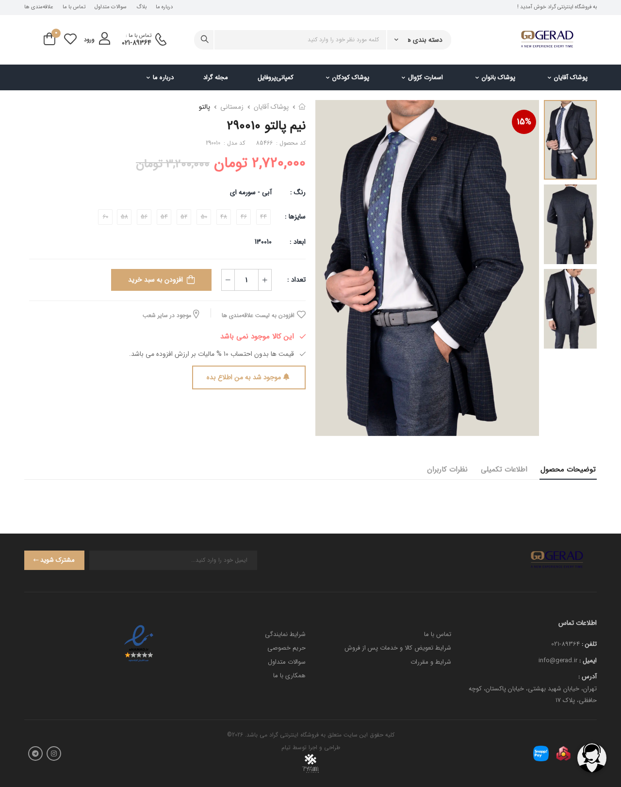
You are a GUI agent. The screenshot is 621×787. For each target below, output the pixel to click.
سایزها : (295, 216)
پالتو (204, 106)
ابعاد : (297, 241)
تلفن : (589, 644)
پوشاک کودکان (350, 77)
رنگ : (298, 192)
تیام (286, 747)
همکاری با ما (289, 675)
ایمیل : (588, 660)
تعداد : (296, 279)
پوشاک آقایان (571, 77)
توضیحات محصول (568, 469)
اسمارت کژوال (425, 77)
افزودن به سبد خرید (155, 279)
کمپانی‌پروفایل (276, 77)
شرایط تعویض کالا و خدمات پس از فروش (397, 648)
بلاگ (141, 7)
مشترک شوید (57, 560)
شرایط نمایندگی (285, 634)
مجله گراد (215, 77)
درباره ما (164, 7)
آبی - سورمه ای (251, 192)
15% (524, 122)
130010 (263, 241)
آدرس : (587, 676)
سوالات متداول (111, 7)
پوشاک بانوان (498, 77)
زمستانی (232, 106)
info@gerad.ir (558, 660)
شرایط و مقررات (430, 662)
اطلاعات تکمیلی (504, 469)
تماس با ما (74, 7)
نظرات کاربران (447, 469)
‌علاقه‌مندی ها (38, 7)
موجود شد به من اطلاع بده (244, 377)
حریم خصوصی (286, 648)
